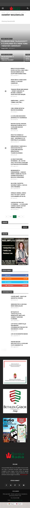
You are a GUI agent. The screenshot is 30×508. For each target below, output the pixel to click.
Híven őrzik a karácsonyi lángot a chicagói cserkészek (18, 81)
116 (19, 216)
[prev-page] (6, 216)
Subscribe (24, 285)
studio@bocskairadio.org (16, 500)
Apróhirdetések (7, 292)
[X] (19, 485)
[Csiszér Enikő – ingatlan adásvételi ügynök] (6, 298)
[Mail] (10, 485)
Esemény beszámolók (15, 12)
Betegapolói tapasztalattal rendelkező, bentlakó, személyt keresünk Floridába (18, 315)
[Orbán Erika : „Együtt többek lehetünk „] (6, 102)
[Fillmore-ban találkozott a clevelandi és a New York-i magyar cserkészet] (15, 37)
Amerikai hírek (6, 18)
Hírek (7, 12)
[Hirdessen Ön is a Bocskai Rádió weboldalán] (6, 306)
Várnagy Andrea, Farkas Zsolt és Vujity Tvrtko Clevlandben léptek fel (18, 194)
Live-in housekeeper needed (19, 334)
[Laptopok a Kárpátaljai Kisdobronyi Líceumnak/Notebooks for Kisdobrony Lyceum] (6, 326)
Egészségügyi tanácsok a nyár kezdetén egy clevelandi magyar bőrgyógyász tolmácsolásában (19, 149)
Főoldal (3, 12)
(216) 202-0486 (16, 498)
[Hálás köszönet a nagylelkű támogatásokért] (12, 56)
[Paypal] (15, 485)
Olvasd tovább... (24, 474)
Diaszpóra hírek (15, 18)
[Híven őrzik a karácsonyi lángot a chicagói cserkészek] (6, 81)
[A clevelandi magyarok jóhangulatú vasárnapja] (6, 118)
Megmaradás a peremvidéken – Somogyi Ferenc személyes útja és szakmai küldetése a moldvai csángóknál (18, 174)
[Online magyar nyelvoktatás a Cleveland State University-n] (6, 343)
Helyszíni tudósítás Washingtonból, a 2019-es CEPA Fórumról (19, 185)
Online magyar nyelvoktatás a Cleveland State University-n (19, 343)
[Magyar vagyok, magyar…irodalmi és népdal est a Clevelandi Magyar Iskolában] (6, 125)
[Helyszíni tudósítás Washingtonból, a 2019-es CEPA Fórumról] (6, 185)
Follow (25, 278)
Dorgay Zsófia (4, 48)
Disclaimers (15, 491)
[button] (2, 8)
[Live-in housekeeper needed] (6, 336)
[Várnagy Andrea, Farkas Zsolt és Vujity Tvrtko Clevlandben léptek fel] (6, 195)
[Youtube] (23, 485)
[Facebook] (6, 485)
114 (10, 216)
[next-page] (22, 216)
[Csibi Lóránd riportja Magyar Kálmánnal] (6, 110)
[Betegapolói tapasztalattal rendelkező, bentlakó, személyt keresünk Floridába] (6, 314)
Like (26, 275)
